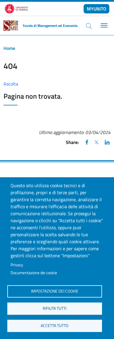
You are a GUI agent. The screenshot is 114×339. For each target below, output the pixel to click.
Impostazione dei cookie (54, 291)
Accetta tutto (54, 325)
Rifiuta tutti (54, 308)
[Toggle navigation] (103, 25)
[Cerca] (89, 26)
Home (9, 48)
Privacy (17, 265)
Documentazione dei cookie (34, 273)
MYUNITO (96, 8)
